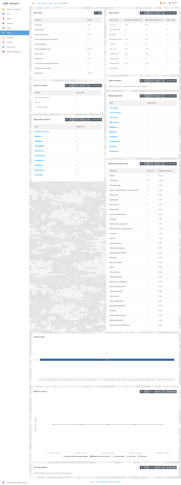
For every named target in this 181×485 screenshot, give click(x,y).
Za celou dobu (171, 13)
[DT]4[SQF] (113, 137)
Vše (99, 13)
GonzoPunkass (105, 482)
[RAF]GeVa (38, 165)
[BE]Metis (38, 136)
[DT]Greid (113, 146)
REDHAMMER (39, 146)
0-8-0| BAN (114, 108)
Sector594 (113, 117)
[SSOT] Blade (39, 170)
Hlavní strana (42, 3)
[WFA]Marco (39, 141)
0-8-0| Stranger (115, 113)
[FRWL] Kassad (40, 156)
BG (96, 13)
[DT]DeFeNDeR (115, 142)
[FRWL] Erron (39, 151)
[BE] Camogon (115, 122)
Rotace (157, 13)
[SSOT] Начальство (42, 132)
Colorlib (117, 482)
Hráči (56, 3)
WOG (50, 3)
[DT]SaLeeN (114, 151)
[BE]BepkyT (114, 127)
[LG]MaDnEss (39, 160)
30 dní (151, 13)
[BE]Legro (113, 132)
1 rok (163, 13)
